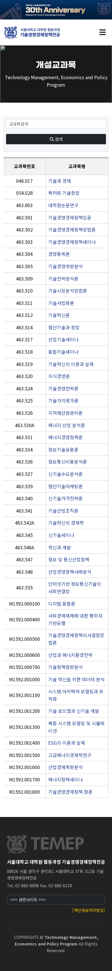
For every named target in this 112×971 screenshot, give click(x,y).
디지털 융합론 (61, 603)
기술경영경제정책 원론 (70, 791)
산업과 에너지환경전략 (70, 654)
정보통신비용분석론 (67, 461)
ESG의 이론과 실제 (66, 742)
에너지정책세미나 (65, 779)
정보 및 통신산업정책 (68, 559)
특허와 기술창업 (64, 192)
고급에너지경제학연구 (69, 755)
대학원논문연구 (63, 205)
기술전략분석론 (63, 278)
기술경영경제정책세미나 (72, 241)
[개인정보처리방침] (88, 910)
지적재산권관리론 (65, 412)
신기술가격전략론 (65, 498)
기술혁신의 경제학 (66, 522)
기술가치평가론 (63, 400)
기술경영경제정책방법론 (72, 229)
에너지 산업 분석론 (66, 425)
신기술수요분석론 (65, 473)
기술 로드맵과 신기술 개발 (73, 710)
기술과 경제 (59, 180)
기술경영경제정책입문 (69, 217)
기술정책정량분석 (65, 666)
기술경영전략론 (63, 388)
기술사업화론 (61, 302)
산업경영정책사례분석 (69, 571)
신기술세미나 (61, 535)
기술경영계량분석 (65, 266)
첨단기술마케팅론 (65, 486)
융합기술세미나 (63, 351)
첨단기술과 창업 (64, 327)
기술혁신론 (59, 315)
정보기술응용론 (63, 449)
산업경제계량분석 (65, 767)
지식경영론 (59, 376)
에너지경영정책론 (65, 437)
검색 (58, 139)
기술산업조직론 (63, 510)
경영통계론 (59, 253)
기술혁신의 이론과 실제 (71, 364)
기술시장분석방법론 (67, 290)
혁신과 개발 (59, 547)
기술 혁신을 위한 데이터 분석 (76, 679)
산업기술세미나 (63, 339)
